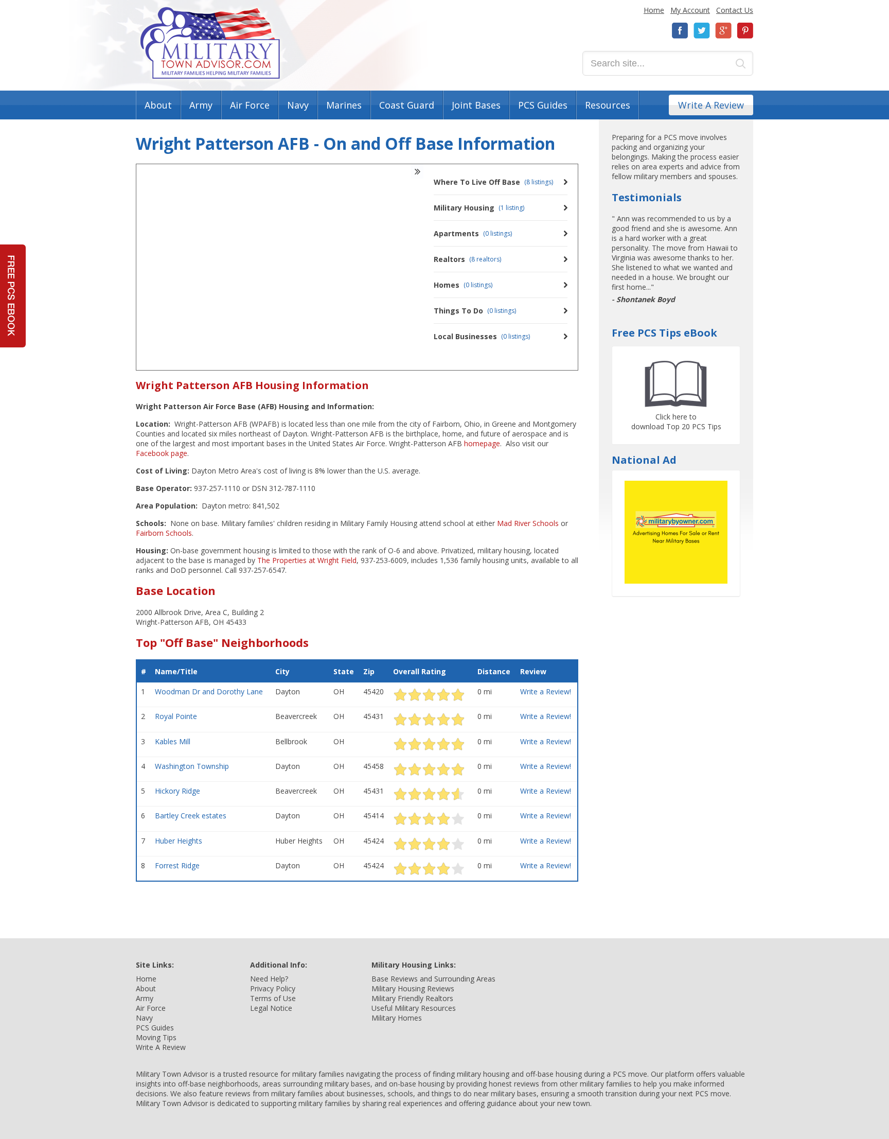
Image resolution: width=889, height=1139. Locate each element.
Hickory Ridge (177, 791)
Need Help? (269, 979)
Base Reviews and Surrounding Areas (433, 979)
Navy (298, 105)
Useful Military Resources (413, 1008)
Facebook (680, 31)
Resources (607, 105)
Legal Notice (271, 1008)
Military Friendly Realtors (412, 998)
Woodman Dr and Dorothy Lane (209, 691)
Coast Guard (406, 105)
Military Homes (396, 1018)
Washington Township (192, 766)
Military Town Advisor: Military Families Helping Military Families (210, 43)
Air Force (250, 105)
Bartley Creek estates (190, 815)
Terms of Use (273, 998)
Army (200, 105)
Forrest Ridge (177, 865)
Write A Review (711, 105)
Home (654, 10)
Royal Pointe (176, 716)
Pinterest (745, 31)
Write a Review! (545, 691)
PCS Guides (542, 105)
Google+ (723, 31)
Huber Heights (178, 841)
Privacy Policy (272, 988)
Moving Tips (156, 1037)
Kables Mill (172, 741)
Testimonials (647, 197)
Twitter (702, 31)
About (158, 105)
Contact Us (734, 10)
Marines (344, 105)
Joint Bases (476, 105)
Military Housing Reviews (412, 988)
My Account (690, 10)
